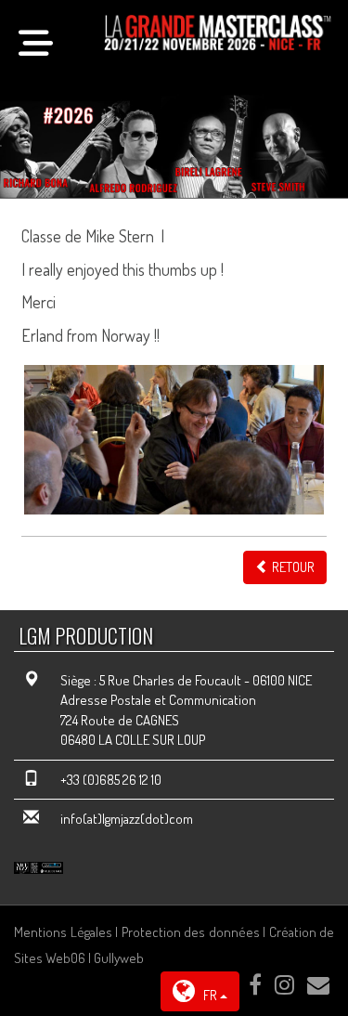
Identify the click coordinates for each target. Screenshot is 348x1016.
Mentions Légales (63, 932)
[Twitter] (284, 984)
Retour (292, 567)
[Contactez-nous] (318, 984)
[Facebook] (255, 984)
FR (210, 995)
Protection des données (191, 932)
